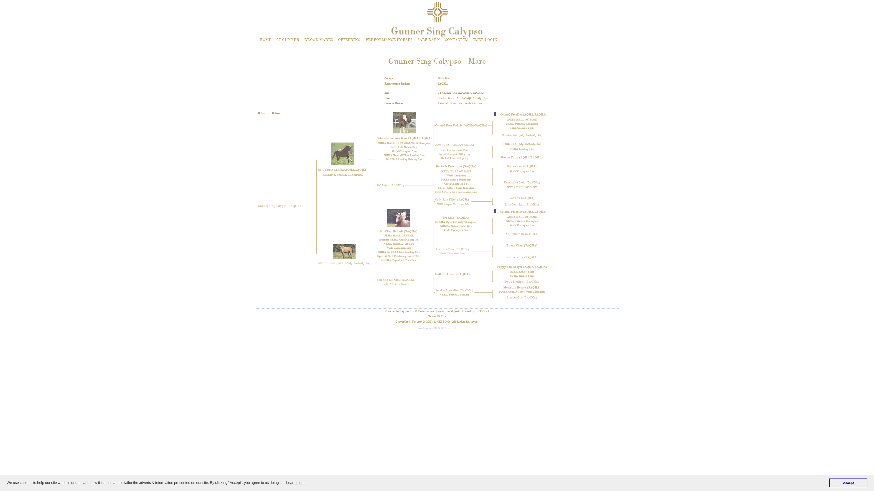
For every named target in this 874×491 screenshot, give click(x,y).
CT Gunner (461, 93)
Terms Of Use (437, 316)
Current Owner (393, 103)
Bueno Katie (522, 157)
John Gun (522, 144)
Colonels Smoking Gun (404, 138)
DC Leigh (390, 185)
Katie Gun (454, 145)
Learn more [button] (295, 483)
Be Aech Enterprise (456, 166)
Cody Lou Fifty (452, 199)
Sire (386, 93)
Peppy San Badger (522, 267)
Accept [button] (848, 483)
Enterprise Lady (522, 182)
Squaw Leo (522, 166)
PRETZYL (482, 311)
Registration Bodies (396, 83)
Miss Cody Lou (522, 204)
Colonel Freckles (523, 114)
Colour (388, 78)
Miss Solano (522, 135)
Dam (387, 98)
